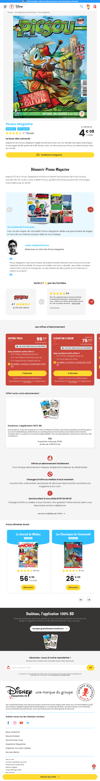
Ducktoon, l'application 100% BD (28, 365)
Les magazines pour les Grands (25, 12)
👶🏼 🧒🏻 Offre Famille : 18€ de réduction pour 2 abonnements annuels (50, 1)
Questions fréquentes (16, 744)
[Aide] (94, 767)
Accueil (10, 12)
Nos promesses (13, 736)
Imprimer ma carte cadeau (18, 748)
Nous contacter (13, 732)
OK (90, 667)
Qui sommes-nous (14, 740)
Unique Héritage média (13, 770)
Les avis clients (12, 752)
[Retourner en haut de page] (94, 759)
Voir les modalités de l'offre (50, 513)
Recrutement (10, 772)
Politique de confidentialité (61, 675)
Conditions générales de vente (16, 762)
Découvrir (28, 587)
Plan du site (10, 759)
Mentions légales (11, 767)
